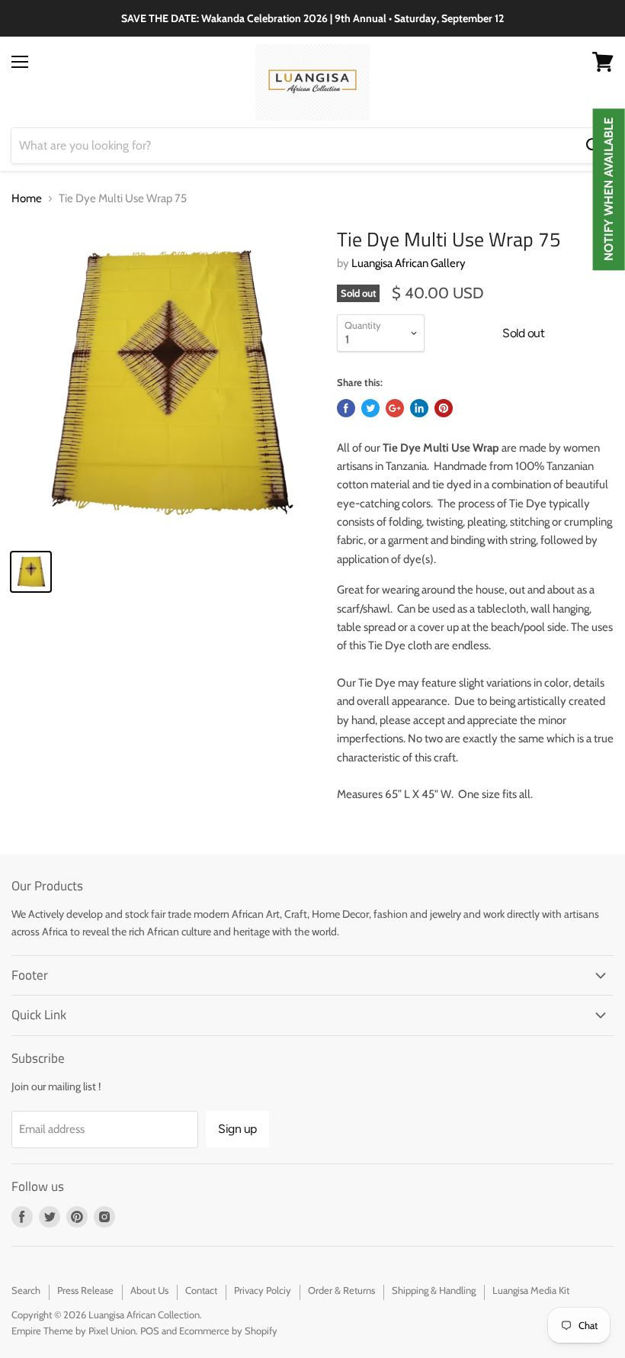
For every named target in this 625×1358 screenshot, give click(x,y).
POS (149, 1330)
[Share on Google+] (395, 408)
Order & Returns (341, 1290)
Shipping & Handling (434, 1290)
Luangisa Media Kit (530, 1290)
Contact (201, 1290)
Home (26, 198)
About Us (149, 1290)
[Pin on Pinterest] (443, 408)
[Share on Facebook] (346, 408)
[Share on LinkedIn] (419, 408)
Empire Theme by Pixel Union (73, 1330)
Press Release (85, 1290)
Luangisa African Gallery (408, 263)
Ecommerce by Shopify (228, 1330)
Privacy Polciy (262, 1290)
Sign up (237, 1128)
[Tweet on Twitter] (370, 408)
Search (25, 1290)
